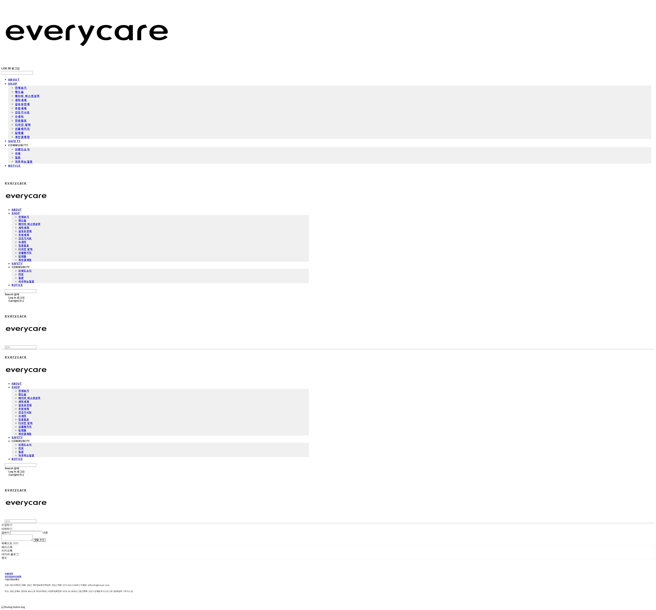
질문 (18, 157)
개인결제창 (22, 137)
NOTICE (14, 166)
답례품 (19, 133)
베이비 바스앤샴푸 (27, 96)
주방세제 (21, 108)
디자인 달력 (23, 125)
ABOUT (14, 79)
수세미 (19, 116)
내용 (45, 532)
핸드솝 (19, 92)
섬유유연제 (22, 104)
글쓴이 (5, 532)
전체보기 (21, 88)
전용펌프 (21, 120)
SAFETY (14, 141)
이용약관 (9, 573)
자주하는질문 (24, 161)
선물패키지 (22, 129)
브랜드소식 (22, 149)
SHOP (12, 84)
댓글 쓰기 (39, 540)
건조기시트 (22, 112)
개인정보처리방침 (13, 576)
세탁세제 (21, 100)
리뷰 (18, 153)
